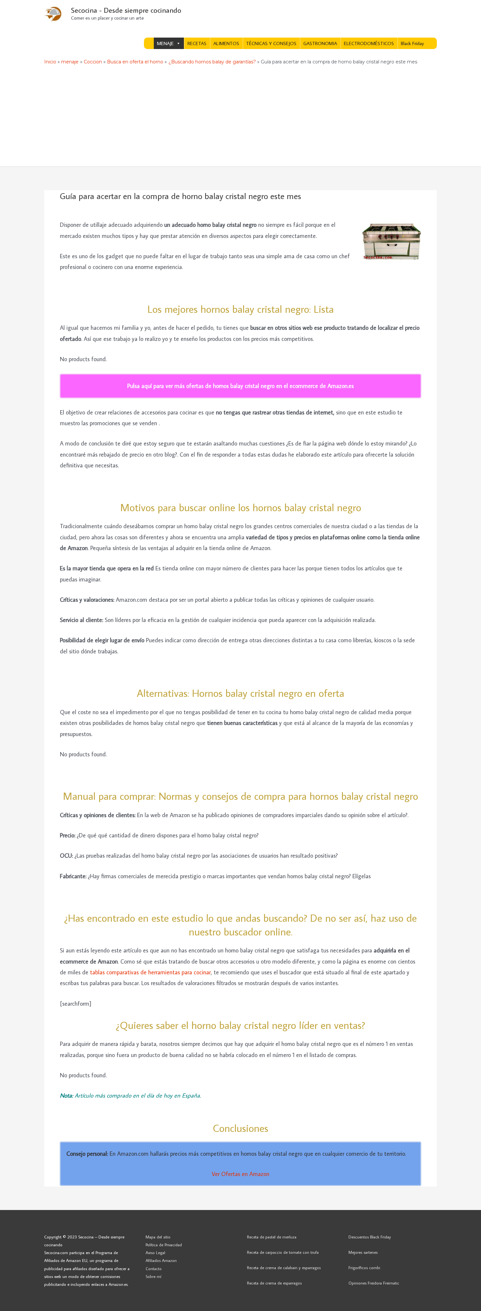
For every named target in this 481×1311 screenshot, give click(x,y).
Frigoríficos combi (364, 1267)
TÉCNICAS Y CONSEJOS (271, 43)
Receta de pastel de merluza (271, 1236)
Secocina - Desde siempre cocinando (126, 10)
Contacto (154, 1268)
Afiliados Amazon (161, 1260)
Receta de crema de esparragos (274, 1283)
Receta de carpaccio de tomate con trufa (283, 1252)
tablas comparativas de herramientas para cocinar (150, 972)
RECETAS (196, 43)
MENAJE (165, 43)
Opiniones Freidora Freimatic (373, 1283)
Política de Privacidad (164, 1244)
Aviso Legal (155, 1252)
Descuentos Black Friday (369, 1236)
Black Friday (412, 43)
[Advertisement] (240, 117)
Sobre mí (153, 1276)
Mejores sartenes (363, 1252)
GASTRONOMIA (320, 43)
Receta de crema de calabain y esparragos (284, 1267)
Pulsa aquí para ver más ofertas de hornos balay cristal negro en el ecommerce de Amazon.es (240, 386)
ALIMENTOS (226, 43)
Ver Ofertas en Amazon (240, 1174)
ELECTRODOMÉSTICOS (369, 43)
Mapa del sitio (158, 1236)
